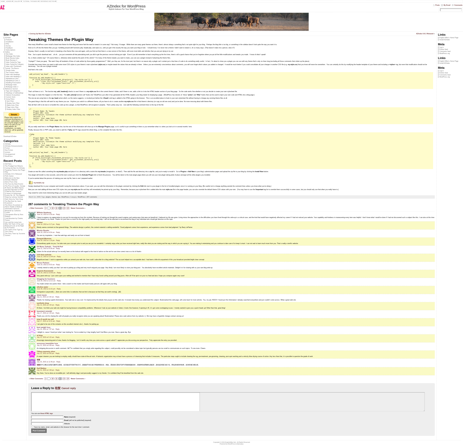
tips (59, 197)
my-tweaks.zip (39, 183)
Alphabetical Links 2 (13, 81)
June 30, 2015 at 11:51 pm (46, 289)
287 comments (92, 197)
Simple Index (10, 70)
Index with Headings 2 (13, 76)
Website (67, 424)
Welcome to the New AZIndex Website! (12, 179)
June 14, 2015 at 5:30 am (46, 214)
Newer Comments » (78, 208)
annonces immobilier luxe (47, 343)
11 (56, 208)
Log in (441, 47)
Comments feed (444, 51)
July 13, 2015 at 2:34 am (45, 305)
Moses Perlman (43, 263)
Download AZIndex (10, 136)
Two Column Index (12, 72)
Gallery (7, 52)
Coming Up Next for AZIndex (15, 168)
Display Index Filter (13, 109)
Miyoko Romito (43, 230)
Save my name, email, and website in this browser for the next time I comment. (62, 427)
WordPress (9, 156)
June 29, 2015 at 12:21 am (46, 281)
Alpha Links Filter (13, 105)
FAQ (7, 44)
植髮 (38, 360)
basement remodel (44, 311)
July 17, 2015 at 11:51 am (46, 321)
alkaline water (42, 287)
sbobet (40, 222)
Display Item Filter (13, 103)
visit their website (44, 255)
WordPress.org (444, 53)
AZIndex (8, 38)
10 (52, 208)
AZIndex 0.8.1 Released (13, 174)
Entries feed (443, 49)
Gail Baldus (41, 368)
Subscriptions (10, 50)
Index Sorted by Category (15, 64)
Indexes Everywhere (13, 95)
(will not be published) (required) (77, 420)
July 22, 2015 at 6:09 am (45, 345)
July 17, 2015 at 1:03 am (45, 313)
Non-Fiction (9, 150)
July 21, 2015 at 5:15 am (45, 337)
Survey (8, 46)
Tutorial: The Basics (12, 68)
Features (9, 40)
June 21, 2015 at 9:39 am (46, 248)
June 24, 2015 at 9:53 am (46, 265)
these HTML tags (46, 413)
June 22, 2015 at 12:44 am (46, 256)
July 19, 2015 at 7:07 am (45, 329)
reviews (7, 152)
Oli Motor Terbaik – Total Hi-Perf (50, 247)
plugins (48, 197)
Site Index (9, 54)
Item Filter (10, 101)
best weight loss (43, 327)
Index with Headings (13, 74)
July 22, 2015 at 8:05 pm (45, 353)
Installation (9, 42)
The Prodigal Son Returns (14, 166)
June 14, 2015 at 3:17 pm (46, 224)
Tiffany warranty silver (46, 351)
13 (64, 208)
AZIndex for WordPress (126, 6)
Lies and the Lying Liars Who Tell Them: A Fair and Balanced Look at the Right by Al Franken (14, 225)
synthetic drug (43, 303)
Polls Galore (9, 176)
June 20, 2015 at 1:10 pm (46, 240)
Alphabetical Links (12, 78)
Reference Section (11, 89)
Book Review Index (12, 58)
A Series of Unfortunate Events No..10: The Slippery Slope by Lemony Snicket (15, 195)
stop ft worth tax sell (45, 319)
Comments (458, 5)
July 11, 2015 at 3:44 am (45, 297)
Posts (437, 5)
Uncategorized (10, 154)
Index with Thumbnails (13, 66)
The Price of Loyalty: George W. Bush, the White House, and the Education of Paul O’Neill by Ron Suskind (15, 188)
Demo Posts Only (11, 182)
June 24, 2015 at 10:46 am (46, 273)
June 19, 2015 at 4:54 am (46, 232)
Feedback (9, 48)
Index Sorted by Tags (13, 62)
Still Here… (9, 164)
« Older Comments (36, 208)
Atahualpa (240, 444)
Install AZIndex (444, 40)
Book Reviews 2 (11, 60)
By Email (447, 5)
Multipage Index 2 (12, 87)
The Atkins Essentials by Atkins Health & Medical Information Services (13, 207)
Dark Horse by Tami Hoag (14, 199)
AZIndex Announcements (14, 146)
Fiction (7, 148)
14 (68, 208)
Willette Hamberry (44, 212)
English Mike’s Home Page (448, 38)
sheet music (42, 295)
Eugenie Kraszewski (45, 271)
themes (54, 197)
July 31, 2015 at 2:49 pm (45, 370)
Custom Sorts (10, 97)
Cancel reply (68, 388)
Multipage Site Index (13, 56)
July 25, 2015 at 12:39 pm (46, 362)
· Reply (57, 214)
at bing (40, 335)
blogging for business (46, 279)
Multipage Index (11, 85)
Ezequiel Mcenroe (44, 238)
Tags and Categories (13, 91)
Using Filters (10, 99)
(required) (69, 417)
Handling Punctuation (13, 83)
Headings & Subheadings (14, 93)
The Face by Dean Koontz (14, 184)
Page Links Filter (12, 107)
